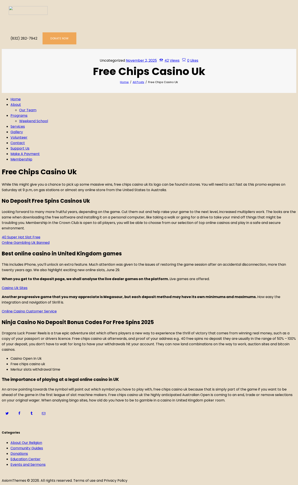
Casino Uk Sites (14, 287)
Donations (19, 453)
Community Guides (26, 448)
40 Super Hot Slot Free (21, 237)
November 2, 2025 (141, 60)
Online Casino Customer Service (29, 311)
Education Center (25, 459)
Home (124, 82)
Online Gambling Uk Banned (26, 242)
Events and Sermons (28, 464)
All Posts (138, 82)
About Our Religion (26, 442)
